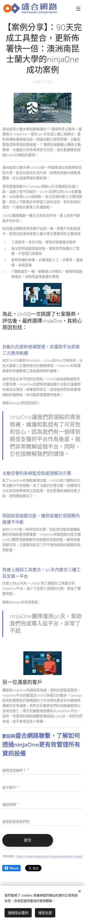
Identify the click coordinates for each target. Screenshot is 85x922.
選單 (78, 8)
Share (14, 868)
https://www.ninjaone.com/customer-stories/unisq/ (50, 856)
